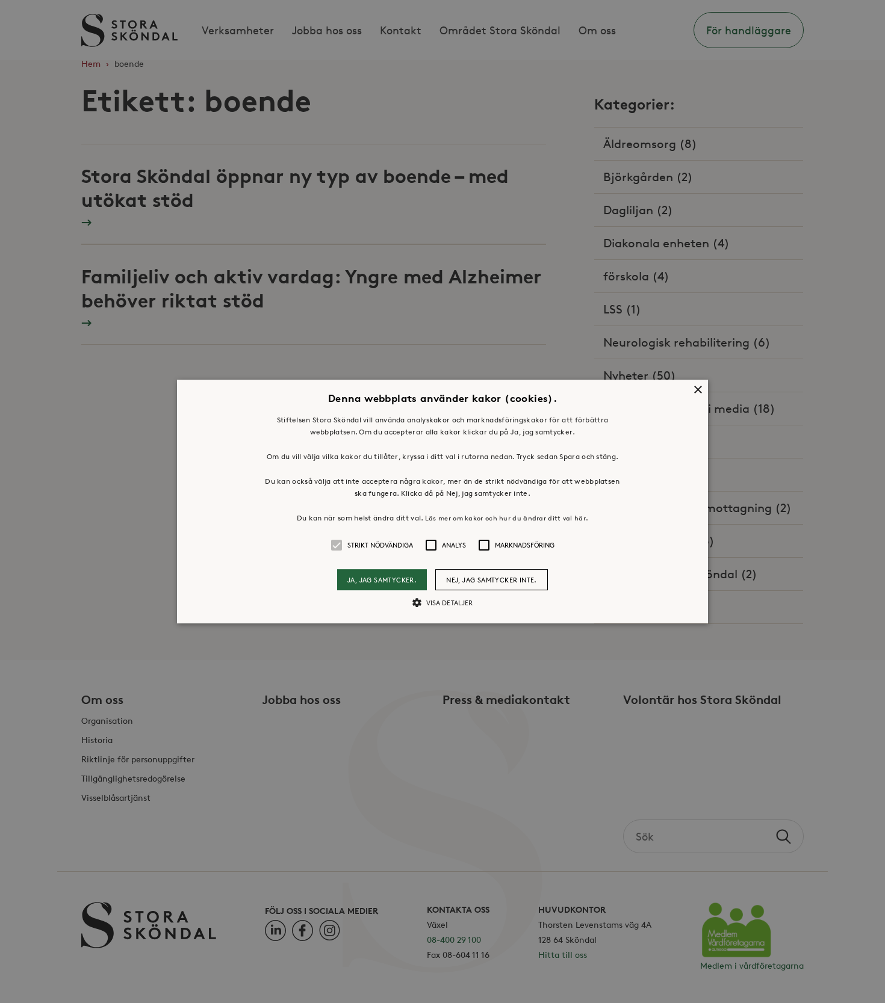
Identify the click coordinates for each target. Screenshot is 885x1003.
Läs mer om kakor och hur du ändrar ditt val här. (506, 517)
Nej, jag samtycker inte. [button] (491, 579)
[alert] (442, 501)
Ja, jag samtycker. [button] (382, 579)
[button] (442, 502)
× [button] (697, 390)
